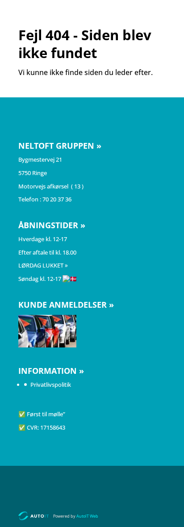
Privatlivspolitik (50, 385)
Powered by (75, 516)
